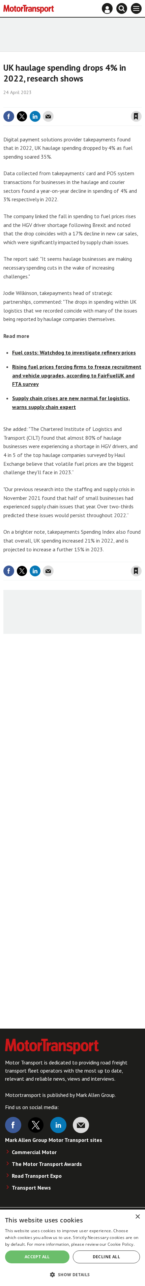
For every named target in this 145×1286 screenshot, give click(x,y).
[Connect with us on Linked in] (58, 1125)
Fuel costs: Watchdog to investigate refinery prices (74, 352)
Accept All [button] (37, 1257)
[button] (72, 1274)
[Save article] (136, 116)
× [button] (137, 1216)
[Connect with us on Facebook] (13, 1125)
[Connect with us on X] (36, 1125)
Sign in (56, 102)
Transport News (31, 1187)
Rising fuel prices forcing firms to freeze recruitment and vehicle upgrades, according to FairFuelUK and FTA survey (76, 375)
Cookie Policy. (121, 1244)
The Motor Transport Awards (47, 1164)
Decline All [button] (106, 1257)
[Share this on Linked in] (35, 116)
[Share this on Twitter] (22, 116)
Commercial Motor (34, 1152)
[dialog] (72, 1248)
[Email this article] (48, 116)
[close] (141, 102)
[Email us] (81, 1125)
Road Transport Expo (37, 1175)
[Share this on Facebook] (8, 116)
